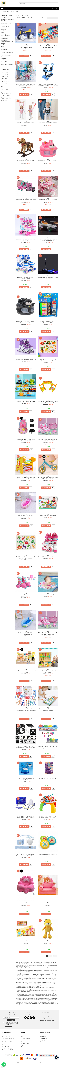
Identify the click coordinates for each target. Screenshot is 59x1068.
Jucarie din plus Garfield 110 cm (48, 942)
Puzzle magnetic (4, 34)
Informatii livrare (5, 1046)
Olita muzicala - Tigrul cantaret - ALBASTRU (26, 779)
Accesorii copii (4, 49)
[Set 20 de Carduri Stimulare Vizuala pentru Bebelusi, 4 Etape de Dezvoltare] (25, 734)
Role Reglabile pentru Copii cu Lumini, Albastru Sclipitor (26, 277)
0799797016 (48, 1018)
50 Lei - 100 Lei (5, 93)
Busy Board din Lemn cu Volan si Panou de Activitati (26, 671)
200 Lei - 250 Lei (5, 98)
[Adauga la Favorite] (30, 56)
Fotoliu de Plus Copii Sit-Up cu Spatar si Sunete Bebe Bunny (47, 161)
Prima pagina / (5, 11)
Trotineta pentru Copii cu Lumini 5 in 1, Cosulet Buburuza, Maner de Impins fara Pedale (48, 85)
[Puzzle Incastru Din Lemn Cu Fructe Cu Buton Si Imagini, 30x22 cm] (48, 346)
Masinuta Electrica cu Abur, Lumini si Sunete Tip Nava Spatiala (48, 239)
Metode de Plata (24, 1035)
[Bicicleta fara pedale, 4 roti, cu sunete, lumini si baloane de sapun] (25, 33)
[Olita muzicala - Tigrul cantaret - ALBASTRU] (25, 768)
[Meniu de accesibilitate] (57, 1057)
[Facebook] (25, 1017)
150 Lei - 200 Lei (5, 97)
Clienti (23, 1032)
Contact (4, 1044)
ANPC (22, 1040)
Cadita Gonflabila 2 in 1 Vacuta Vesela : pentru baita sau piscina (25, 633)
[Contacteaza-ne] (52, 8)
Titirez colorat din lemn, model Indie (48, 854)
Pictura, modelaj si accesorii (7, 64)
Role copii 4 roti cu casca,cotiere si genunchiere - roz (26, 595)
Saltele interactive (5, 22)
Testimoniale (24, 1046)
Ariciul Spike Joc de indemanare (48, 515)
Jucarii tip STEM (4, 40)
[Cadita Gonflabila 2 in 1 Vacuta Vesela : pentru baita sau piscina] (25, 620)
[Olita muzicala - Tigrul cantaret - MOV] (48, 768)
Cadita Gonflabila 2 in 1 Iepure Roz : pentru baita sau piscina (25, 516)
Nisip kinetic (3, 63)
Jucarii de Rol (3, 58)
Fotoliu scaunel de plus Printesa (26, 904)
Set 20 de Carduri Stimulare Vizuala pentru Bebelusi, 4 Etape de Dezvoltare (25, 747)
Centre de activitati (5, 26)
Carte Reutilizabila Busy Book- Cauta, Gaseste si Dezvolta (48, 709)
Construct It (4, 81)
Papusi (2, 47)
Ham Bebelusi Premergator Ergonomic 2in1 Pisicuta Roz (26, 123)
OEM (26, 44)
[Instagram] (33, 1017)
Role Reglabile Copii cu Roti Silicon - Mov (26, 359)
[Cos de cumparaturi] (56, 8)
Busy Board (3, 51)
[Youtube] (28, 1017)
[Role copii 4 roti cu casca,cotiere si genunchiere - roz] (25, 582)
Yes (2, 1067)
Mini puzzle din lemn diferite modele (26, 401)
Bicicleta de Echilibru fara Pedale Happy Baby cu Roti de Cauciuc (48, 478)
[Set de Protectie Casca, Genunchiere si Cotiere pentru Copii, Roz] (25, 426)
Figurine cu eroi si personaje (7, 52)
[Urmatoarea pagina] (56, 956)
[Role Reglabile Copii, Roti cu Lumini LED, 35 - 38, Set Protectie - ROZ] (48, 620)
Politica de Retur (24, 1036)
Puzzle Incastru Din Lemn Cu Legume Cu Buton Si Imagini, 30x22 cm (26, 557)
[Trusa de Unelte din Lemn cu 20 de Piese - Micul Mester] (48, 658)
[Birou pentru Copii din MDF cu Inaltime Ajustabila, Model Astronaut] (25, 71)
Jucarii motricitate (5, 60)
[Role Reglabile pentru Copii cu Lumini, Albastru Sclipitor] (25, 264)
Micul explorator (4, 61)
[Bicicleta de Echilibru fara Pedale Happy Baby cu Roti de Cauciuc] (48, 464)
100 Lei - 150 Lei (5, 95)
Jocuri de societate (5, 54)
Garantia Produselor (25, 1038)
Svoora (47, 853)
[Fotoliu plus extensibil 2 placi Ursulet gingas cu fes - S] (48, 885)
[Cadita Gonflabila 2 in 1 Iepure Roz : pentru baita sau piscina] (25, 502)
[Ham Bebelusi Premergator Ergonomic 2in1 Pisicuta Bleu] (48, 109)
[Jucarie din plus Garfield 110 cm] (48, 929)
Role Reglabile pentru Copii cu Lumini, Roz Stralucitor (26, 239)
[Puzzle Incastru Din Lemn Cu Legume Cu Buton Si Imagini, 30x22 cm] (25, 542)
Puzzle (2, 32)
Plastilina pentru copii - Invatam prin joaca (48, 746)
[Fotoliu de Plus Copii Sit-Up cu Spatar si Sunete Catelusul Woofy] (25, 305)
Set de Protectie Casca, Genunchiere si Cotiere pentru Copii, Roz (26, 440)
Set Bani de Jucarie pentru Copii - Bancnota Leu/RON (48, 322)
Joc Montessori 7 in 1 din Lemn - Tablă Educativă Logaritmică (48, 46)
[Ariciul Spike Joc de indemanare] (48, 503)
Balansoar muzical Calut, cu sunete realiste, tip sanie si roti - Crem (25, 161)
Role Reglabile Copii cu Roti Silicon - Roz (48, 556)
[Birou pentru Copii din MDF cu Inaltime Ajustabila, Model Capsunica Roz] (48, 186)
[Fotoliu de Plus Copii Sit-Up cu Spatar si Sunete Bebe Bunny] (48, 147)
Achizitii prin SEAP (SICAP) (7, 1048)
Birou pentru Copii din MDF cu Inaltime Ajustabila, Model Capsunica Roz (47, 200)
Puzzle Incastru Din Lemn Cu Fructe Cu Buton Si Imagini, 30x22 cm (48, 360)
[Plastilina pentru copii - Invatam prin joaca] (48, 733)
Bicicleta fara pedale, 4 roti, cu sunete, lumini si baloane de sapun (26, 46)
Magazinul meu (6, 1032)
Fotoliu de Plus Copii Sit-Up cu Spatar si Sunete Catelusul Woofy (25, 322)
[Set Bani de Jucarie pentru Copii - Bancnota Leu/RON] (48, 305)
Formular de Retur (25, 1043)
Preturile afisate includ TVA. (8, 1049)
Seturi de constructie (5, 37)
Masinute (3, 46)
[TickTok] (31, 1017)
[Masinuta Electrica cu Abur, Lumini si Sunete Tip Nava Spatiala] (48, 225)
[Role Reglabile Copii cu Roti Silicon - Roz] (48, 542)
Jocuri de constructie (5, 35)
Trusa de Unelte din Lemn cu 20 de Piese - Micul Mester (48, 671)
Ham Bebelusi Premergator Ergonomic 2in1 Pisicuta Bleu (48, 123)
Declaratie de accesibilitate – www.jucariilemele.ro (8, 1042)
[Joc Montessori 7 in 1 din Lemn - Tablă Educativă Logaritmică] (48, 33)
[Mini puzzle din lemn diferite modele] (25, 386)
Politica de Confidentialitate (9, 1025)
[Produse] (2, 9)
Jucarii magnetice (4, 31)
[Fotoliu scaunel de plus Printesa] (25, 885)
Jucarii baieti (3, 44)
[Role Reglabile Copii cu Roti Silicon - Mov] (25, 346)
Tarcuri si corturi (4, 66)
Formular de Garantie (25, 1041)
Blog (22, 1045)
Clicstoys (4, 79)
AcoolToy (4, 76)
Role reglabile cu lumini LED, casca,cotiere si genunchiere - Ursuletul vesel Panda (26, 200)
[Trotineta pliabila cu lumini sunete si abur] (48, 264)
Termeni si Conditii (6, 1036)
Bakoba (4, 78)
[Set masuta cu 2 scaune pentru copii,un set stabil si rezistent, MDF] (48, 386)
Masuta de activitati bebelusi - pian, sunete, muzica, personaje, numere (48, 817)
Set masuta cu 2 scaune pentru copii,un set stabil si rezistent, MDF (48, 402)
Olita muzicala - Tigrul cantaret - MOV (48, 778)
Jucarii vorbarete (4, 38)
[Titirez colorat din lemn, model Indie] (48, 841)
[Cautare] (56, 3)
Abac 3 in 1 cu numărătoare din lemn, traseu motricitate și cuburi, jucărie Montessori (26, 478)
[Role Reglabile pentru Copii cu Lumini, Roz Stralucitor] (25, 225)
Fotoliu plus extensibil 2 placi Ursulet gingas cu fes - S (48, 904)
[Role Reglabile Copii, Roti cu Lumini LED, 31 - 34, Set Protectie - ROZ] (48, 426)
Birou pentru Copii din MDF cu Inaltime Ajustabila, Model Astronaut (25, 85)
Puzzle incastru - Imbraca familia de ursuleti (25, 942)
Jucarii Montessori (5, 17)
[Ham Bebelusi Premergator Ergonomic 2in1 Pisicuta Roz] (25, 109)
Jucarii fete (3, 43)
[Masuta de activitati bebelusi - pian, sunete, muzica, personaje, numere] (48, 803)
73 (53, 956)
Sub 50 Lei (4, 92)
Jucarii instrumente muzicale (7, 41)
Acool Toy (4, 74)
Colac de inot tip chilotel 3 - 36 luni (48, 594)
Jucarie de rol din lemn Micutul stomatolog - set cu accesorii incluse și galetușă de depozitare (26, 709)
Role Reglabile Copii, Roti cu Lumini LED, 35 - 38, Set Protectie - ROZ (48, 633)
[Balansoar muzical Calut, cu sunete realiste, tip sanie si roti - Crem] (25, 147)
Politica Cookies (5, 1040)
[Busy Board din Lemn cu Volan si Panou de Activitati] (25, 658)
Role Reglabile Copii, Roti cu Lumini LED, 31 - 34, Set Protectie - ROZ (48, 440)
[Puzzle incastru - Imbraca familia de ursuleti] (25, 929)
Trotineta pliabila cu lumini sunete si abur (48, 277)
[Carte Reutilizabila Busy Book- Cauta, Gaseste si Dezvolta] (48, 696)
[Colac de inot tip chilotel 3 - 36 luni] (48, 582)
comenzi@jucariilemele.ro (48, 1020)
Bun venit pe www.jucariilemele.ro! (9, 1035)
